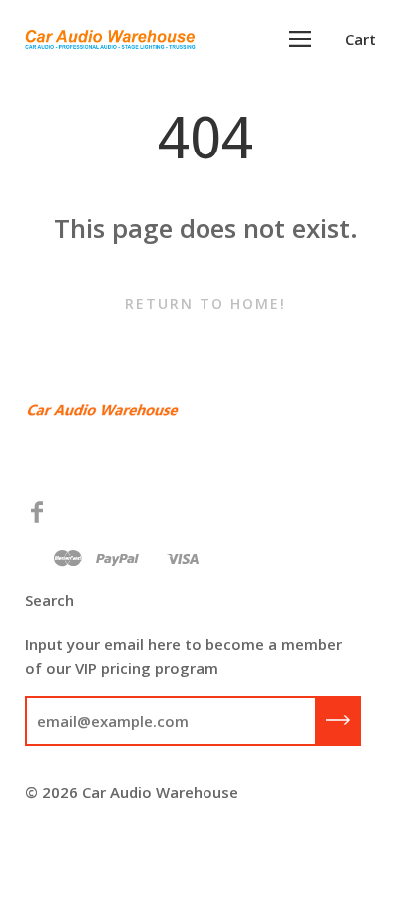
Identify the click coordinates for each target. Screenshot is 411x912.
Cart (360, 39)
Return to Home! (205, 303)
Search (49, 600)
